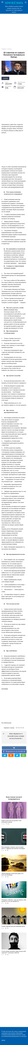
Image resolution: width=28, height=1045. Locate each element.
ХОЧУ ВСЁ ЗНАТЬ (14, 2)
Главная (3, 49)
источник (4, 688)
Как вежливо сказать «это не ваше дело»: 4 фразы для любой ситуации (13, 847)
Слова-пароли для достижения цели (13, 926)
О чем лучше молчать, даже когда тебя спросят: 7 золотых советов (13, 952)
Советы (9, 49)
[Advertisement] (14, 32)
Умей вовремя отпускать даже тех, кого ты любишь (12, 874)
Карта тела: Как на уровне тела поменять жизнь (11, 821)
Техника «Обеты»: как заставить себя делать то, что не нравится (13, 900)
